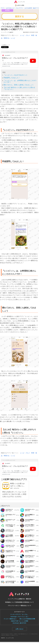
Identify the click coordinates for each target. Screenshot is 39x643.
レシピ (13, 38)
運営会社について (26, 605)
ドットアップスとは (14, 599)
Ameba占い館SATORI (19, 623)
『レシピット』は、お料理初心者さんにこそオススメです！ (20, 81)
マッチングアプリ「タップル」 (19, 614)
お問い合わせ (19, 629)
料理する (6, 38)
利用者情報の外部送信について (25, 602)
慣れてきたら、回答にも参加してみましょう (19, 85)
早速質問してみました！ (12, 78)
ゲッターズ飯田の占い (10, 619)
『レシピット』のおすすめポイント (16, 75)
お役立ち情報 (20, 5)
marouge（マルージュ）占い (19, 616)
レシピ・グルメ (25, 35)
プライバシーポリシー (14, 605)
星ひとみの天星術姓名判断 (27, 619)
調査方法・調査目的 (25, 599)
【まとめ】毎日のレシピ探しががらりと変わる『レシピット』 (19, 88)
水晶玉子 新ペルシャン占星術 (19, 621)
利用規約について (10, 602)
